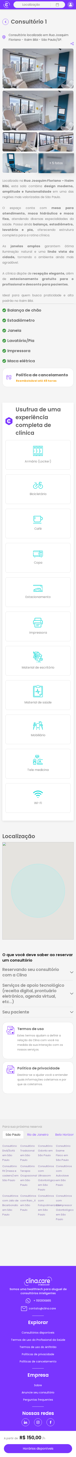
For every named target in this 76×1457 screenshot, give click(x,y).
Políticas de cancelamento (38, 1361)
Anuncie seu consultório (38, 1392)
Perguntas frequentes (38, 1400)
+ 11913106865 (42, 1301)
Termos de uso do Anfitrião (38, 1347)
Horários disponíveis (38, 1448)
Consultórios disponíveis (38, 1333)
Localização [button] (31, 4)
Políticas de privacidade (38, 1354)
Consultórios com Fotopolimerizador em (50, 1205)
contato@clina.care (42, 1308)
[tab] (38, 972)
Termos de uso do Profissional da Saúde (38, 1340)
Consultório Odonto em (45, 1150)
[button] (56, 4)
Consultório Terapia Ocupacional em (28, 1175)
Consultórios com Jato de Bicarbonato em (10, 1205)
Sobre (38, 1385)
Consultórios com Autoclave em (64, 1175)
